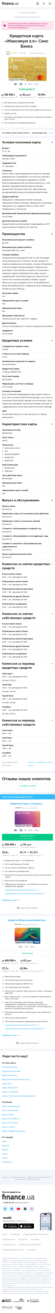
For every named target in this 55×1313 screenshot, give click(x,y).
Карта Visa (6, 1083)
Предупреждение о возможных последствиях (23, 893)
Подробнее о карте (10, 900)
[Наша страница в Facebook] (12, 1209)
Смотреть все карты (28, 12)
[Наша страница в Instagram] (32, 1209)
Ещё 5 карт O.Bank (29, 908)
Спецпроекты (8, 1245)
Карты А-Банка (8, 1127)
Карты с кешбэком (10, 1092)
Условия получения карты (16, 133)
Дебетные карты (9, 1075)
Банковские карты (19, 1177)
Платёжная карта (9, 1067)
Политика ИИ (8, 1239)
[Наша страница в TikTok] (25, 1209)
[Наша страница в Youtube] (18, 1209)
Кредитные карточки (11, 1071)
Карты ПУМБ (7, 1114)
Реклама (35, 1239)
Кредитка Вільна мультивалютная (26, 920)
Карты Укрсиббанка (11, 1118)
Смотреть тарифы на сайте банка (40, 764)
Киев (4, 1141)
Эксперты (23, 1239)
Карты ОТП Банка (10, 1123)
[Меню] (50, 3)
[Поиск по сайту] (44, 3)
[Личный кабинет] (38, 3)
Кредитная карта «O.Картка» (26, 803)
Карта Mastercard (10, 1087)
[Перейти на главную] (10, 4)
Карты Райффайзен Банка (13, 1131)
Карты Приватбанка (11, 1106)
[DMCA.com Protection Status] (6, 1300)
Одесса (5, 1158)
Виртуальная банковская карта (16, 1079)
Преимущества (39, 133)
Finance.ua (6, 1177)
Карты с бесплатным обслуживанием (18, 1096)
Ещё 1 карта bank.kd (29, 1043)
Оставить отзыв (27, 786)
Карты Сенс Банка (10, 1110)
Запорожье (7, 1162)
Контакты (32, 1250)
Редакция (15, 1234)
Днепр (5, 1149)
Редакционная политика (35, 1234)
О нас (5, 1234)
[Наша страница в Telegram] (5, 1209)
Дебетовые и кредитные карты (39, 1177)
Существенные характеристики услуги (20, 890)
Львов (4, 1153)
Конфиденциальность (13, 1250)
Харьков (5, 1145)
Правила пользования (30, 1245)
